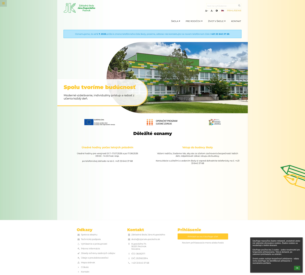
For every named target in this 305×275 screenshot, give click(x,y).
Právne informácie (90, 248)
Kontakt (85, 271)
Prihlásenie (234, 10)
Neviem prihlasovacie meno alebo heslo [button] (203, 242)
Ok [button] (297, 268)
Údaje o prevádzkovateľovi (94, 257)
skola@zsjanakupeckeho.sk (145, 239)
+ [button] (207, 10)
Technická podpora (91, 239)
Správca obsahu (89, 234)
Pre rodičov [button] (193, 21)
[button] (216, 11)
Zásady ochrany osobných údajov (98, 253)
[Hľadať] (239, 5)
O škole (85, 267)
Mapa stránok (88, 262)
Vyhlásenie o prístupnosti (94, 243)
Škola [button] (174, 21)
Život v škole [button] (216, 21)
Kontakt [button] (236, 21)
